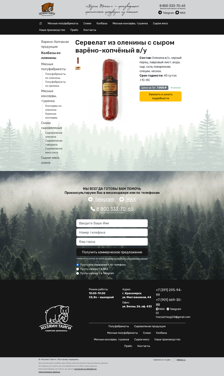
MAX (182, 12)
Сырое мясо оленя (50, 160)
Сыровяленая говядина (53, 142)
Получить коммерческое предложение (112, 252)
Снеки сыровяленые (51, 125)
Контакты (89, 30)
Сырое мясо (160, 23)
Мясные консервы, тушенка (130, 23)
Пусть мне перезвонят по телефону (103, 264)
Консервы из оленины (53, 107)
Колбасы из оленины (51, 55)
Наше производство (52, 30)
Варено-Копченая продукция (55, 44)
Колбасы (102, 23)
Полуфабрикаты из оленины (55, 76)
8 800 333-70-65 (114, 209)
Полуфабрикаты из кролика (55, 83)
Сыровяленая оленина (53, 134)
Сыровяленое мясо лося (53, 150)
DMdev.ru (181, 360)
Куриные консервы (51, 115)
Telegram (168, 12)
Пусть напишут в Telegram (97, 273)
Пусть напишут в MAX (94, 269)
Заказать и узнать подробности (161, 96)
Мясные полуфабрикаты (63, 23)
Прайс (74, 30)
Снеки (87, 23)
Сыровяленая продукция (150, 326)
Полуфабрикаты (119, 326)
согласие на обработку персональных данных (126, 259)
